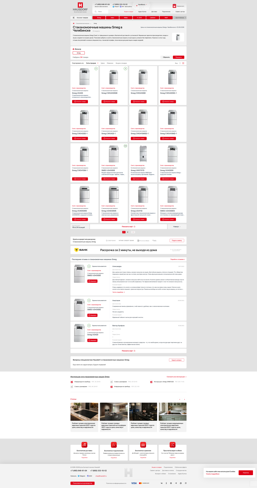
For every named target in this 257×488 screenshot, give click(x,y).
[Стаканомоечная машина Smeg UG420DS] (173, 153)
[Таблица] (183, 63)
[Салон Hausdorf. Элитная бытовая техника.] (73, 23)
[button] (79, 76)
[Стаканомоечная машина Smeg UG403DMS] (114, 193)
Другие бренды (180, 17)
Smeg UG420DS (168, 169)
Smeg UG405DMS (80, 210)
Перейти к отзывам (177, 259)
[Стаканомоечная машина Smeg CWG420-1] (114, 116)
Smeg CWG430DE (139, 92)
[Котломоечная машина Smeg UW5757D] (143, 153)
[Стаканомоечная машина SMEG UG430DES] (173, 193)
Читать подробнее (117, 292)
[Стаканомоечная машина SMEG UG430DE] (114, 153)
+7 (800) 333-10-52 (120, 4)
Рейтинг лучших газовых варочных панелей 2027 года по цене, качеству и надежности (143, 417)
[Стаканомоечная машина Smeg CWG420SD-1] (173, 76)
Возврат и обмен (160, 473)
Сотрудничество (181, 470)
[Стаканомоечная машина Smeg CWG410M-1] (84, 153)
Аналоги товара (81, 101)
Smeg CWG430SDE (109, 92)
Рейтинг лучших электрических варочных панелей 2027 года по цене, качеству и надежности (84, 417)
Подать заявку (177, 240)
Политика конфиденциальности (116, 483)
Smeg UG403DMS (109, 210)
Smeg (99, 18)
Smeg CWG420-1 (109, 132)
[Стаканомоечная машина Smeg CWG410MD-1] (173, 116)
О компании (172, 473)
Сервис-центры (180, 11)
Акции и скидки (128, 11)
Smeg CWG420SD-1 (168, 92)
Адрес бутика (142, 11)
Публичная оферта (181, 467)
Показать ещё (127, 227)
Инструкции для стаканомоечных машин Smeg (89, 377)
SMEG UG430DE (109, 169)
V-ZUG (139, 18)
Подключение (166, 11)
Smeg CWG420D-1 (80, 132)
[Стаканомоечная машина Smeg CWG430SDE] (114, 76)
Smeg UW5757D (138, 169)
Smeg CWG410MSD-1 (140, 132)
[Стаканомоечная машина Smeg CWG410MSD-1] (143, 116)
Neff (166, 18)
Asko (112, 18)
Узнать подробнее (212, 474)
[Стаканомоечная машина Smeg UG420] (84, 76)
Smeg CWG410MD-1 (168, 132)
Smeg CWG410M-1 (80, 169)
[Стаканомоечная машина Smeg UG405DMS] (84, 193)
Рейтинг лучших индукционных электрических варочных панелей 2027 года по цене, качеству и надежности (173, 417)
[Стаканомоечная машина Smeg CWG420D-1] (84, 116)
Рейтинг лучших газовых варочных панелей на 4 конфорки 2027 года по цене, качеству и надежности (114, 417)
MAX (123, 6)
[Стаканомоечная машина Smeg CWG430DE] (143, 76)
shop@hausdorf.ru (101, 476)
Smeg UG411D (139, 210)
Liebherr (152, 18)
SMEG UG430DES (168, 210)
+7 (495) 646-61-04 (102, 4)
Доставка (154, 11)
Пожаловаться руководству (82, 483)
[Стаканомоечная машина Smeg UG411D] (143, 193)
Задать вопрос (177, 360)
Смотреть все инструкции (176, 377)
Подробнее (84, 457)
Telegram (117, 6)
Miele (126, 18)
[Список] (180, 63)
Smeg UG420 (80, 92)
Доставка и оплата (168, 470)
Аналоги (93, 281)
